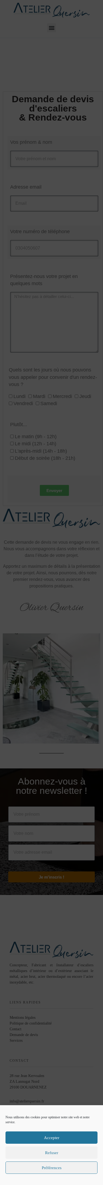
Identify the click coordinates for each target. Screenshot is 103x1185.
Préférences (52, 1168)
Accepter (51, 1138)
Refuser (51, 1153)
